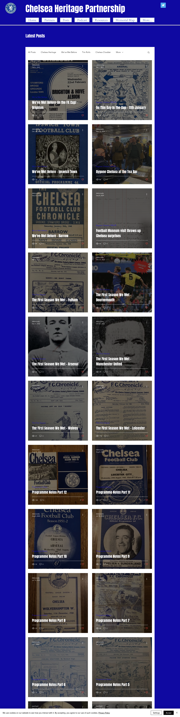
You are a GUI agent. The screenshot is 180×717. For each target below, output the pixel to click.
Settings (156, 712)
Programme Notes (39, 487)
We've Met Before (69, 52)
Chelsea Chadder (103, 52)
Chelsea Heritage (48, 52)
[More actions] (83, 66)
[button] (148, 52)
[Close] (176, 713)
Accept (168, 712)
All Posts (32, 52)
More (118, 52)
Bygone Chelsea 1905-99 (106, 102)
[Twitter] (163, 5)
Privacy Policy (104, 712)
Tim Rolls (86, 52)
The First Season (39, 295)
